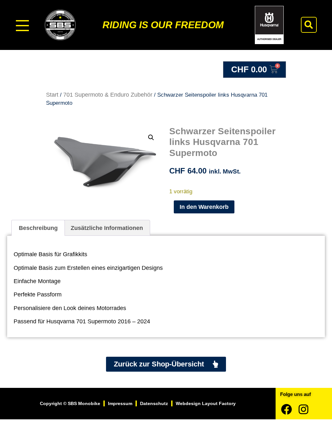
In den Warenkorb (204, 207)
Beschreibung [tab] (38, 228)
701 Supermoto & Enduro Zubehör (107, 94)
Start (52, 94)
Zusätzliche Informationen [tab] (107, 228)
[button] (309, 25)
